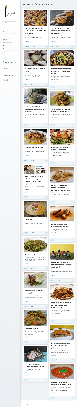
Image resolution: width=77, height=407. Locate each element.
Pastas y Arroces (7, 35)
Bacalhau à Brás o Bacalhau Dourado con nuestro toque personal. (61, 71)
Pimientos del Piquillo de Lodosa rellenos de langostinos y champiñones (60, 187)
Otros (4, 49)
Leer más (27, 41)
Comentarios (26, 46)
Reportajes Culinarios (8, 52)
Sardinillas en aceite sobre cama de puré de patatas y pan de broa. (60, 30)
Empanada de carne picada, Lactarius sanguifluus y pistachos (60, 345)
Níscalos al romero (31, 329)
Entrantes (52, 46)
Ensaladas (53, 163)
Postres (5, 46)
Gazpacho (28, 219)
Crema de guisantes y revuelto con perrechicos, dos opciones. (35, 109)
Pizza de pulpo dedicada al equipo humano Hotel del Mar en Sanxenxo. (35, 30)
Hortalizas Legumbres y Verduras (8, 38)
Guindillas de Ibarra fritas (34, 255)
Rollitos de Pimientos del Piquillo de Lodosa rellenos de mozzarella (61, 264)
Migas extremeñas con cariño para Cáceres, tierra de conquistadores (61, 305)
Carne (4, 32)
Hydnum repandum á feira (34, 147)
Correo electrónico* (8, 75)
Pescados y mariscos (8, 42)
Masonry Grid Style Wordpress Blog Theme (33, 404)
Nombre (5, 71)
